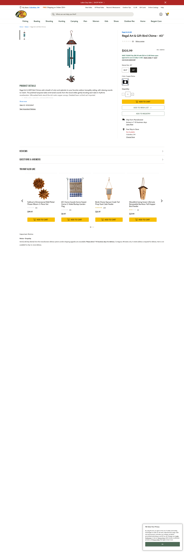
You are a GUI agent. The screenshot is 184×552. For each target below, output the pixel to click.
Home (142, 21)
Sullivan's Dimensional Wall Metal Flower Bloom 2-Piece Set (40, 203)
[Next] (110, 56)
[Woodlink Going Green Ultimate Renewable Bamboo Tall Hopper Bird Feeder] (143, 187)
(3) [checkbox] (138, 210)
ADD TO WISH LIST (141, 107)
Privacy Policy (156, 540)
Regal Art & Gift (127, 32)
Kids (106, 21)
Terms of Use (161, 538)
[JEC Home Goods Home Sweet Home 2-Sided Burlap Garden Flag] (75, 187)
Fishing (25, 21)
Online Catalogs (153, 7)
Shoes (116, 21)
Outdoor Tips (127, 7)
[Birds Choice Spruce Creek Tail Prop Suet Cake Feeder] (109, 187)
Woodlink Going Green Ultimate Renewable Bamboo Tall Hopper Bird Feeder (142, 204)
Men (85, 21)
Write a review (140, 41)
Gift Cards (142, 7)
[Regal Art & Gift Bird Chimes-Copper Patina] (71, 56)
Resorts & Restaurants (113, 7)
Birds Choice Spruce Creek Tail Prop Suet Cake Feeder (107, 203)
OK (162, 544)
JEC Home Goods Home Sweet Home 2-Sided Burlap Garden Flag (73, 204)
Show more (23, 101)
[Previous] (32, 56)
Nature (27, 27)
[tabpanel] (41, 199)
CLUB (135, 7)
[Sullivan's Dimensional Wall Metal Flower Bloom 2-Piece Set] (41, 187)
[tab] (90, 227)
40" (133, 70)
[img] (167, 14)
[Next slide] (161, 201)
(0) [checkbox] (36, 208)
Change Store (130, 137)
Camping (74, 21)
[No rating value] (127, 41)
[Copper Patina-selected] (125, 82)
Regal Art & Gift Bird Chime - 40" (143, 35)
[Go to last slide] (22, 201)
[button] (165, 2)
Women (96, 21)
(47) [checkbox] (104, 208)
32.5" (125, 70)
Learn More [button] (129, 124)
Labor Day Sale (92, 2)
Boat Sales (89, 7)
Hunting (61, 21)
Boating (37, 21)
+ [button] (132, 94)
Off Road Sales (99, 7)
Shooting (49, 21)
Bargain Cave (156, 21)
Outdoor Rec (129, 21)
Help (162, 7)
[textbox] (127, 94)
